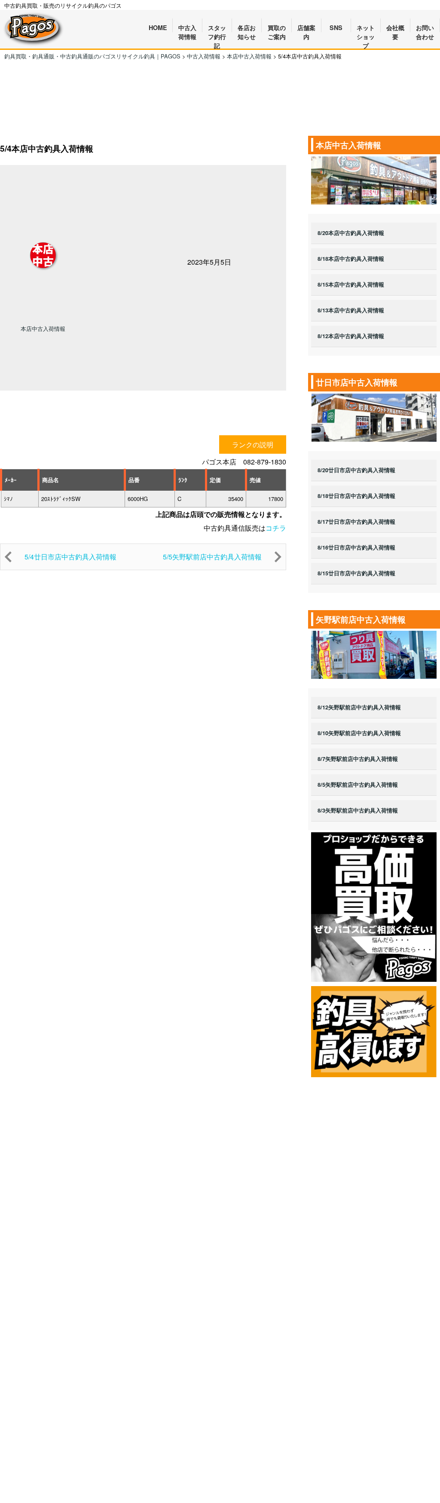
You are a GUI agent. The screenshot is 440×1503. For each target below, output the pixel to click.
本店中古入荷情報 (43, 328)
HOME (158, 27)
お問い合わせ (425, 28)
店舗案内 (306, 28)
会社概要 (395, 28)
